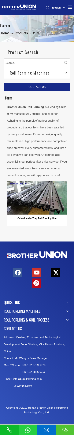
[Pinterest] (36, 283)
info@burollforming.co (26, 378)
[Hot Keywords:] (66, 63)
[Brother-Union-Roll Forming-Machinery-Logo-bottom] (37, 255)
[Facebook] (17, 272)
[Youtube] (36, 272)
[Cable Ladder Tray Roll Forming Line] (37, 197)
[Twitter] (55, 272)
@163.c (23, 385)
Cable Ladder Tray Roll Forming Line (37, 218)
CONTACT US (37, 86)
